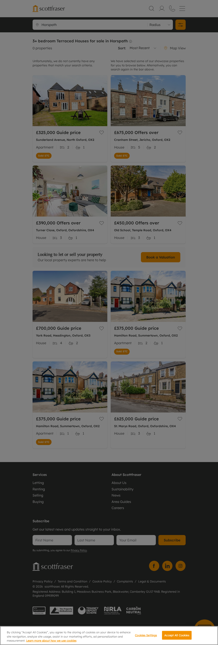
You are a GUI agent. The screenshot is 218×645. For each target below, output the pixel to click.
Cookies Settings (146, 635)
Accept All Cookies (176, 635)
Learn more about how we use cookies (51, 640)
